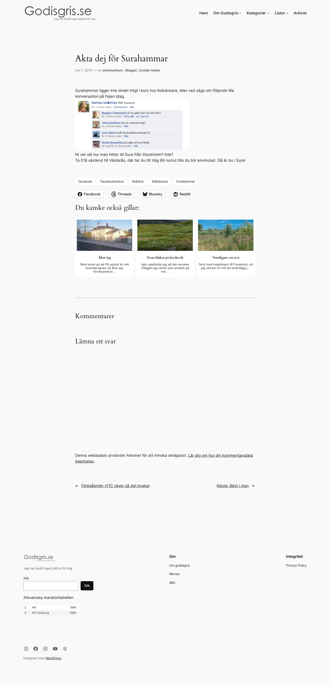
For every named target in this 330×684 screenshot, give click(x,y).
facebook (85, 181)
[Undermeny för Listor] (287, 13)
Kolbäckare (160, 181)
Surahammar (185, 181)
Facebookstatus (112, 181)
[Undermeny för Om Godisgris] (240, 13)
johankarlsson (113, 70)
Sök (26, 578)
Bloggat (131, 70)
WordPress (53, 658)
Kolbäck (138, 181)
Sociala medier (149, 70)
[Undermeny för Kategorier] (268, 13)
